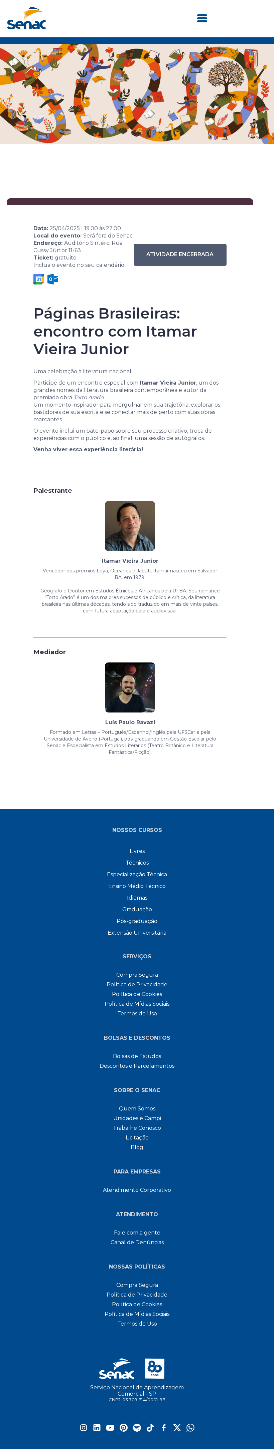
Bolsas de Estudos (137, 1056)
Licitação (137, 1137)
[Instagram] (84, 1430)
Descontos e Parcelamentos (137, 1066)
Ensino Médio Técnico (137, 886)
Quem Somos (137, 1108)
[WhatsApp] (190, 1430)
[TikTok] (150, 1430)
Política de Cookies (137, 994)
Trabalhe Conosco (137, 1128)
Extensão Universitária (137, 933)
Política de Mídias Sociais (137, 1004)
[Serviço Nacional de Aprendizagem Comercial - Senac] (26, 27)
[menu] (202, 19)
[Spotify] (137, 1430)
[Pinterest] (124, 1430)
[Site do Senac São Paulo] (137, 1368)
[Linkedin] (97, 1430)
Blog (137, 1147)
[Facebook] (164, 1430)
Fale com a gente (137, 1233)
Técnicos (137, 863)
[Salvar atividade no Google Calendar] (38, 279)
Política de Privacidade (137, 984)
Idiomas (137, 898)
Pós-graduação (137, 921)
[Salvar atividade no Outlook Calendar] (52, 279)
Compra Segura (137, 975)
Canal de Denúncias (137, 1242)
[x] (177, 1430)
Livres (137, 851)
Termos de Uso (137, 1013)
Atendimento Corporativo (137, 1190)
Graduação (137, 909)
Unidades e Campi (137, 1118)
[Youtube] (110, 1430)
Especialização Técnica (137, 874)
